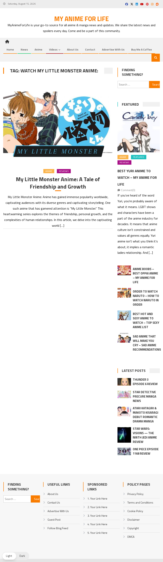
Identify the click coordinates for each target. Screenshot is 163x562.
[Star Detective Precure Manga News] (124, 394)
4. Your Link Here (97, 524)
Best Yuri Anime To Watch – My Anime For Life (137, 177)
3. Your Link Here (97, 515)
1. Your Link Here (97, 498)
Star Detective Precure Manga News (144, 396)
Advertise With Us (113, 49)
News (24, 49)
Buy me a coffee (141, 49)
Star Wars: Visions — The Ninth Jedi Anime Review (145, 435)
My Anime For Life (81, 18)
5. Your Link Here (97, 533)
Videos (53, 49)
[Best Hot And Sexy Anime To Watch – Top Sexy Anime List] (124, 315)
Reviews (64, 171)
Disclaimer (133, 519)
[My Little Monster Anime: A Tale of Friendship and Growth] (58, 122)
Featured (130, 104)
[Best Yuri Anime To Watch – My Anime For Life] (138, 132)
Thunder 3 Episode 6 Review (145, 381)
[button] (15, 556)
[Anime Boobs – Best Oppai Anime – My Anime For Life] (124, 270)
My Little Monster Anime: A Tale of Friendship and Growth (58, 183)
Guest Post (54, 519)
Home (10, 49)
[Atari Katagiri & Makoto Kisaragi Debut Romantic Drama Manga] (124, 411)
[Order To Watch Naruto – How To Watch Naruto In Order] (124, 293)
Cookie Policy (135, 511)
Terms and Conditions (140, 502)
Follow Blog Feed (58, 528)
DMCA (130, 537)
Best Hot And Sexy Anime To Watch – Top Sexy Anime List (146, 320)
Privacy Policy (135, 494)
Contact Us (54, 502)
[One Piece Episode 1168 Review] (124, 451)
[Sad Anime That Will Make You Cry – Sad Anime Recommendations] (124, 338)
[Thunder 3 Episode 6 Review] (124, 382)
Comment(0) (128, 190)
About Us (72, 49)
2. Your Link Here (97, 507)
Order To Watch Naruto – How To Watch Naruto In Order (146, 298)
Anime (38, 49)
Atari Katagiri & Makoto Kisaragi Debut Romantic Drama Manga (145, 415)
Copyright (133, 528)
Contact (90, 49)
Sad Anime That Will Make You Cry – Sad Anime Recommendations (147, 343)
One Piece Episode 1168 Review (146, 451)
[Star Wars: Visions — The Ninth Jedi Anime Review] (124, 435)
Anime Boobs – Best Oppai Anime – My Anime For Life (145, 275)
